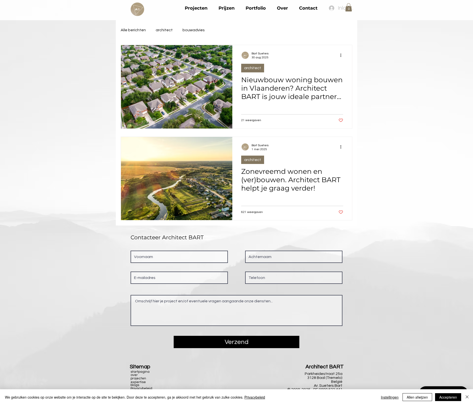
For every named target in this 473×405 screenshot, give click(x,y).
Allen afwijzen (417, 397)
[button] (348, 7)
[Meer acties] (342, 55)
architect (164, 30)
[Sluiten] (467, 397)
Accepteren (448, 397)
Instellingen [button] (390, 397)
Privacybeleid (254, 397)
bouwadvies (194, 30)
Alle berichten (133, 30)
